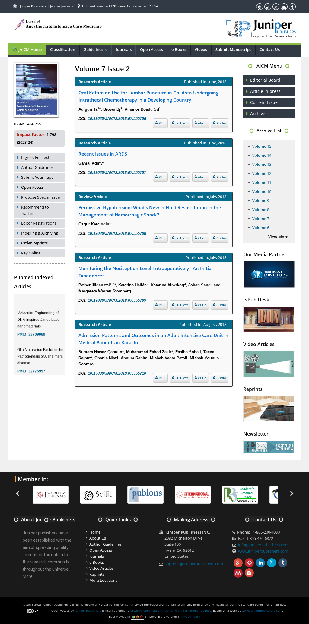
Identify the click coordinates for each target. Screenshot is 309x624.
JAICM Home (30, 49)
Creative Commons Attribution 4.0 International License (170, 610)
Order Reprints (34, 243)
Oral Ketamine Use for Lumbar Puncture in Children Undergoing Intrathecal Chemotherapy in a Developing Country (148, 96)
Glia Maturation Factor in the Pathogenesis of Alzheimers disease (40, 352)
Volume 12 (261, 173)
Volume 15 (261, 146)
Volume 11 (261, 182)
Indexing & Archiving (39, 233)
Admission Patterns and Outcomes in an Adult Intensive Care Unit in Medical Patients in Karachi (153, 338)
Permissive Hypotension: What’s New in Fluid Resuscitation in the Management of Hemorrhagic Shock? (149, 211)
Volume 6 (260, 227)
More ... (29, 576)
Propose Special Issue (40, 197)
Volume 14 (261, 155)
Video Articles (101, 568)
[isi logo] (184, 494)
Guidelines (97, 49)
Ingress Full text (35, 157)
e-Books (178, 49)
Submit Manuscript (233, 49)
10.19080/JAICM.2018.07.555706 (117, 118)
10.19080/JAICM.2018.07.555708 (117, 233)
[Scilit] (90, 494)
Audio (220, 123)
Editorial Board (265, 80)
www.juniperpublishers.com (263, 551)
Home (94, 532)
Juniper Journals (61, 6)
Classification (62, 49)
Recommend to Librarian (33, 210)
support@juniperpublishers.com (194, 563)
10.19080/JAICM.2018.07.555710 (117, 373)
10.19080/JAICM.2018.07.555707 (117, 172)
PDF (161, 123)
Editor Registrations (38, 223)
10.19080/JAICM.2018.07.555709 (117, 300)
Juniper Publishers (33, 6)
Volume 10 (261, 191)
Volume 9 (260, 200)
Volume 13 (261, 164)
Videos (201, 49)
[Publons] (137, 494)
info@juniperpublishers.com (263, 544)
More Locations (103, 580)
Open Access (151, 49)
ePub (201, 123)
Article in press (265, 91)
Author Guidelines (37, 167)
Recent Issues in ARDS (102, 154)
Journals (124, 49)
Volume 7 (260, 218)
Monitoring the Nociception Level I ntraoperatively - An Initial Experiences (145, 272)
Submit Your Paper (38, 177)
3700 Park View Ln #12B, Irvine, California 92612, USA (119, 6)
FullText (181, 123)
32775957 (36, 367)
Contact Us (270, 49)
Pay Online (30, 253)
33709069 (36, 330)
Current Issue (264, 102)
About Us (97, 538)
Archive (257, 113)
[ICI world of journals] (42, 494)
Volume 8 (260, 209)
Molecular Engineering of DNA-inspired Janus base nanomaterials (38, 315)
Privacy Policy (190, 616)
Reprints (96, 574)
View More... (280, 236)
